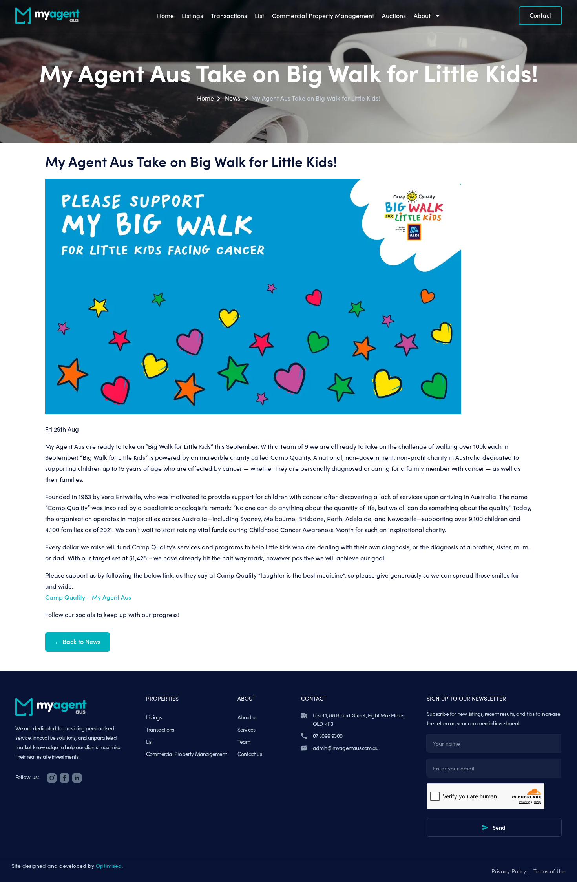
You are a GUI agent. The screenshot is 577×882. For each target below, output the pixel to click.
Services (246, 729)
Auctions (394, 15)
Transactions (229, 15)
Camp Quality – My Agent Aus (88, 597)
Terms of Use (549, 871)
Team (243, 741)
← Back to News (77, 641)
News (232, 98)
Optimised (109, 865)
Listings (192, 15)
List (259, 15)
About (422, 15)
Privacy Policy (508, 871)
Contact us (249, 754)
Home (165, 15)
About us (247, 717)
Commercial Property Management (323, 15)
